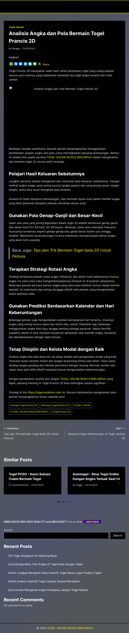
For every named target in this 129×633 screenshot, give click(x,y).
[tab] (58, 502)
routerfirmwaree (20, 485)
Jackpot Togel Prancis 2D (23, 405)
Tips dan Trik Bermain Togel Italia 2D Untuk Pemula (31, 433)
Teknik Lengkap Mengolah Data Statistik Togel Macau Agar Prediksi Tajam (55, 572)
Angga (79, 485)
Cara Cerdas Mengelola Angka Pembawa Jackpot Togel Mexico (48, 590)
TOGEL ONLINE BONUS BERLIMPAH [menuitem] (69, 157)
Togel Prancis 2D (61, 411)
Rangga (16, 48)
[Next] (119, 483)
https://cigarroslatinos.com (44, 392)
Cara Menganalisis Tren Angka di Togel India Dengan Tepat (45, 564)
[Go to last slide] (9, 483)
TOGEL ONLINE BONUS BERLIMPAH (83, 378)
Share (45, 64)
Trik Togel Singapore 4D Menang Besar (32, 555)
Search (8, 530)
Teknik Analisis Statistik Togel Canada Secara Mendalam (44, 581)
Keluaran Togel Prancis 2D (55, 405)
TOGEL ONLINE (16, 27)
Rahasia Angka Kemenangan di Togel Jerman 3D (96, 433)
